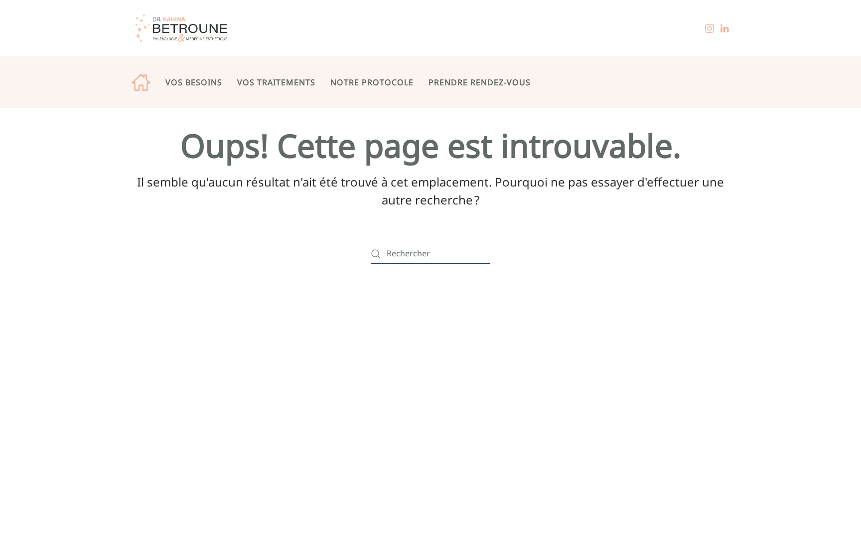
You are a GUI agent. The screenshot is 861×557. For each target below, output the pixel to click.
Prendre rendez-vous (480, 82)
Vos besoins (193, 82)
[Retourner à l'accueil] (181, 28)
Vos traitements (276, 82)
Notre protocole (372, 82)
